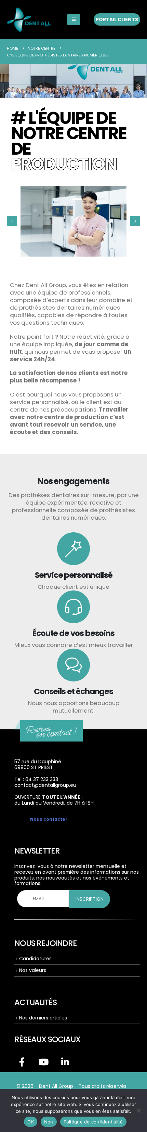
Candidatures (35, 958)
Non (48, 1121)
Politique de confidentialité (93, 1121)
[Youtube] (43, 1061)
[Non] (138, 1110)
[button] (73, 19)
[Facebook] (21, 1061)
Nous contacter (48, 819)
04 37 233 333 (41, 779)
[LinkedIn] (64, 1061)
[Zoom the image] (48, 724)
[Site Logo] (29, 20)
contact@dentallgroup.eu (45, 785)
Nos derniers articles (43, 1017)
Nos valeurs (32, 970)
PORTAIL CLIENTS (117, 19)
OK (30, 1121)
